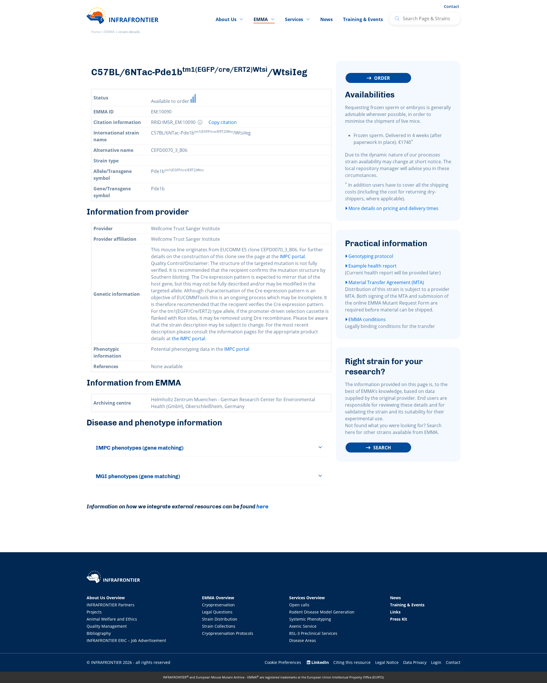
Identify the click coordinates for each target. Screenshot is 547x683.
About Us (226, 19)
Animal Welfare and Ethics (112, 619)
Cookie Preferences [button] (283, 662)
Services (294, 19)
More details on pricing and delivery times (392, 208)
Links (395, 612)
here (262, 506)
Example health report (372, 266)
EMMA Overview (218, 597)
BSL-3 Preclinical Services (313, 633)
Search (382, 448)
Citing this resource (352, 662)
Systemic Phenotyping (310, 619)
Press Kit (398, 619)
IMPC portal (292, 256)
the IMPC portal (188, 338)
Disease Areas (302, 640)
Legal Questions (217, 612)
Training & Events (363, 19)
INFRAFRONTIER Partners (110, 604)
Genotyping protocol (370, 256)
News (326, 19)
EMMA (109, 31)
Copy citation (223, 122)
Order (382, 78)
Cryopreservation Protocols (227, 633)
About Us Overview (106, 597)
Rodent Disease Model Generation (321, 612)
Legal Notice (387, 662)
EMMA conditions (366, 319)
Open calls (299, 604)
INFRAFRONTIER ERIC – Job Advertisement (126, 640)
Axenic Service (303, 626)
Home (96, 31)
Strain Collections (218, 626)
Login (436, 662)
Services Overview (307, 597)
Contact (451, 6)
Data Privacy (414, 662)
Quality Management (107, 626)
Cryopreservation (218, 604)
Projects (94, 612)
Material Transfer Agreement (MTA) (385, 282)
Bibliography (99, 633)
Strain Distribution (219, 619)
